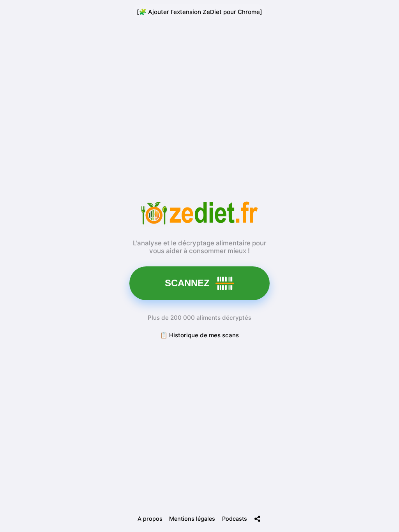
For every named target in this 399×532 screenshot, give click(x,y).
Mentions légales (192, 518)
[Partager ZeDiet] (257, 519)
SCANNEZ (187, 283)
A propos (150, 518)
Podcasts (234, 518)
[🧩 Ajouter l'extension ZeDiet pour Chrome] (199, 12)
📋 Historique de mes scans (199, 335)
